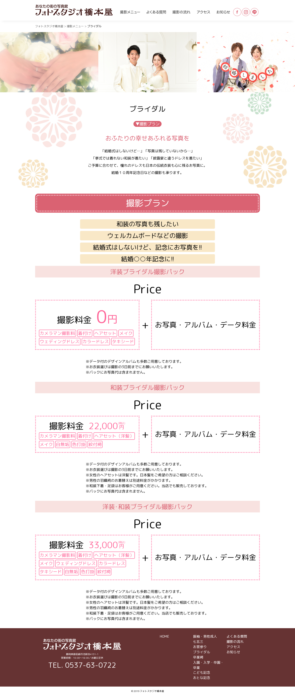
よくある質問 (237, 636)
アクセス (233, 646)
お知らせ (233, 652)
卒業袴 (198, 657)
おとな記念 (201, 677)
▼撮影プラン (147, 124)
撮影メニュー (75, 26)
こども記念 (201, 672)
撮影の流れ (235, 641)
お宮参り (200, 646)
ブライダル (201, 652)
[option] (49, 62)
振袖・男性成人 (205, 636)
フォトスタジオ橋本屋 (49, 26)
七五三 (198, 641)
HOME (164, 636)
